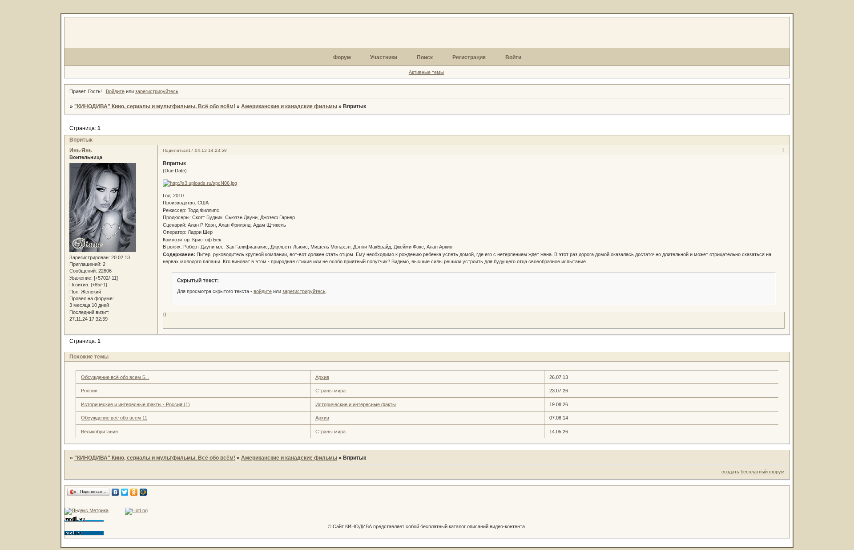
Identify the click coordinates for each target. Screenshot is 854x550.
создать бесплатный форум (753, 471)
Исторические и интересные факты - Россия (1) (135, 404)
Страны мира (330, 390)
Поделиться (175, 150)
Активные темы (426, 72)
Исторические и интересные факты (355, 404)
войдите (263, 291)
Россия (89, 390)
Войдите (115, 91)
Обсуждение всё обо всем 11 (114, 417)
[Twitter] (124, 492)
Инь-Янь (80, 150)
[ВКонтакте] (115, 492)
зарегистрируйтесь (156, 91)
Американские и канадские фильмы (289, 106)
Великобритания (99, 431)
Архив (322, 377)
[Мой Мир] (143, 492)
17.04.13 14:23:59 (207, 150)
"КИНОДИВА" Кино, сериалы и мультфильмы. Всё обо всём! (154, 106)
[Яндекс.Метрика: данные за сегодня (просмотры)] (86, 511)
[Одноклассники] (134, 492)
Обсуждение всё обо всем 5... (115, 377)
